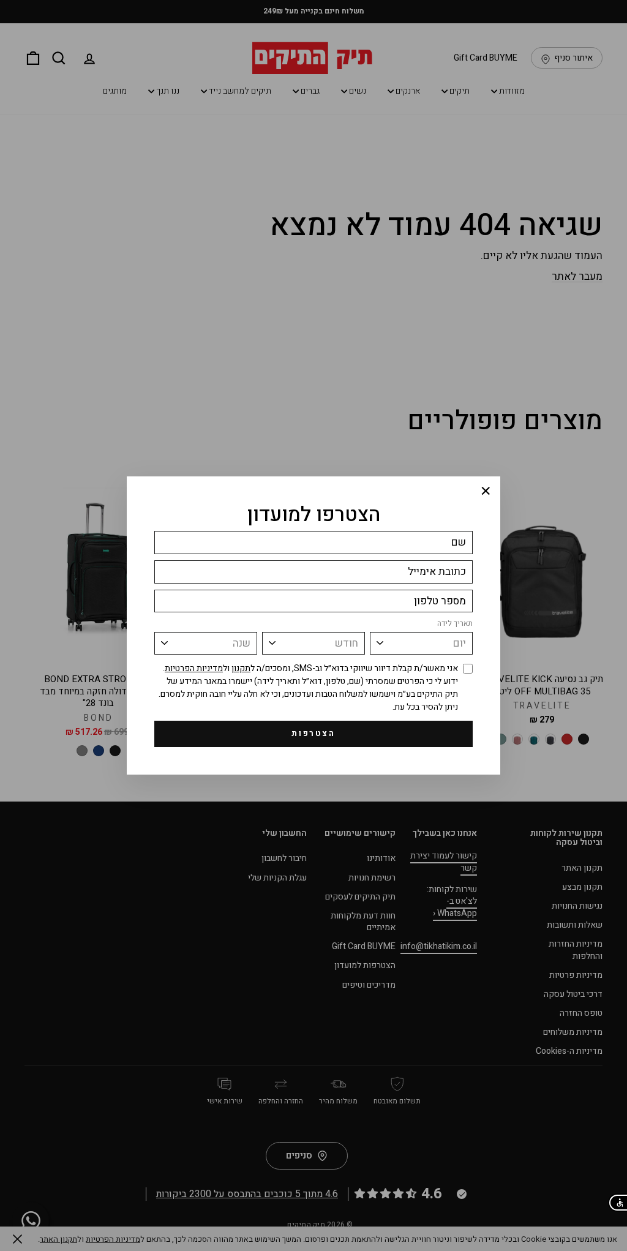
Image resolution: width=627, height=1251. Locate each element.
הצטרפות (313, 733)
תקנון (240, 668)
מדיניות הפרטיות (194, 668)
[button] (617, 1202)
